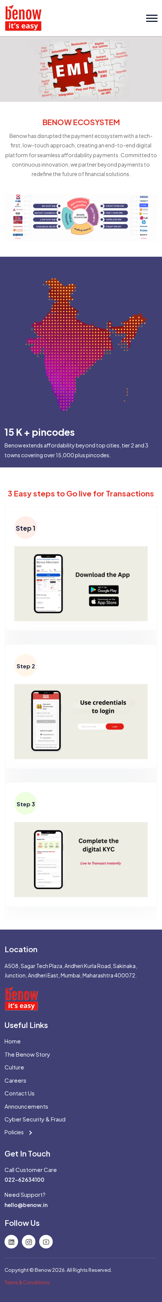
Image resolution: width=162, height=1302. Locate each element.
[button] (151, 18)
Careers (15, 1080)
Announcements (26, 1106)
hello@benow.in (26, 1204)
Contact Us (20, 1093)
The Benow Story (27, 1054)
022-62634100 (24, 1179)
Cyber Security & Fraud (35, 1119)
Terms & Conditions (27, 1282)
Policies (14, 1132)
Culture (14, 1067)
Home (13, 1041)
